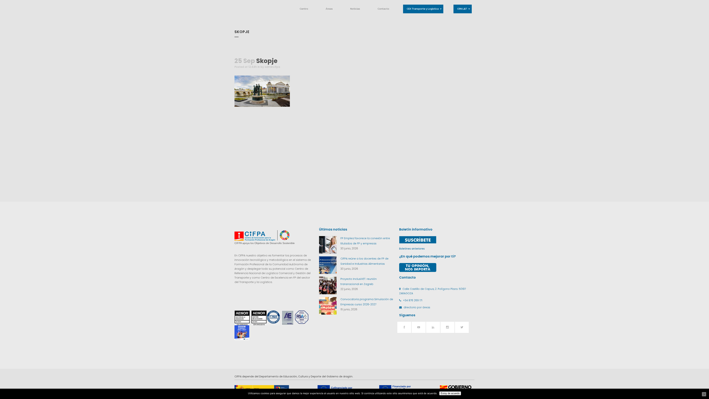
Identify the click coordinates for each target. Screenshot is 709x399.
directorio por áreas (417, 307)
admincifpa (272, 67)
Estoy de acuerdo (450, 393)
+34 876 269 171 (412, 300)
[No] (704, 394)
